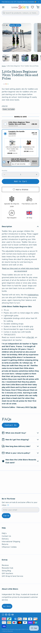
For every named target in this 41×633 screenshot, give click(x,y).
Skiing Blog (6, 571)
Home (4, 66)
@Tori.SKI (30, 337)
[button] (20, 124)
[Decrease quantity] (4, 174)
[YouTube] (12, 614)
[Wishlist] (32, 7)
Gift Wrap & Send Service (12, 576)
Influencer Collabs (9, 547)
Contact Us (11, 425)
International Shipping (11, 541)
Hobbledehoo (32, 295)
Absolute (10, 631)
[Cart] (37, 7)
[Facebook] (6, 614)
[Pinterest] (9, 614)
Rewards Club (7, 568)
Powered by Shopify (8, 629)
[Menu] (4, 7)
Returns (5, 544)
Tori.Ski (33, 407)
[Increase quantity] (36, 174)
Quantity (4, 170)
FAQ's (4, 533)
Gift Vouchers (7, 573)
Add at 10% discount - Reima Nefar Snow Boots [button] (20, 160)
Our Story (7, 606)
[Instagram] (3, 614)
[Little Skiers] (20, 7)
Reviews (5, 565)
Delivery (5, 539)
